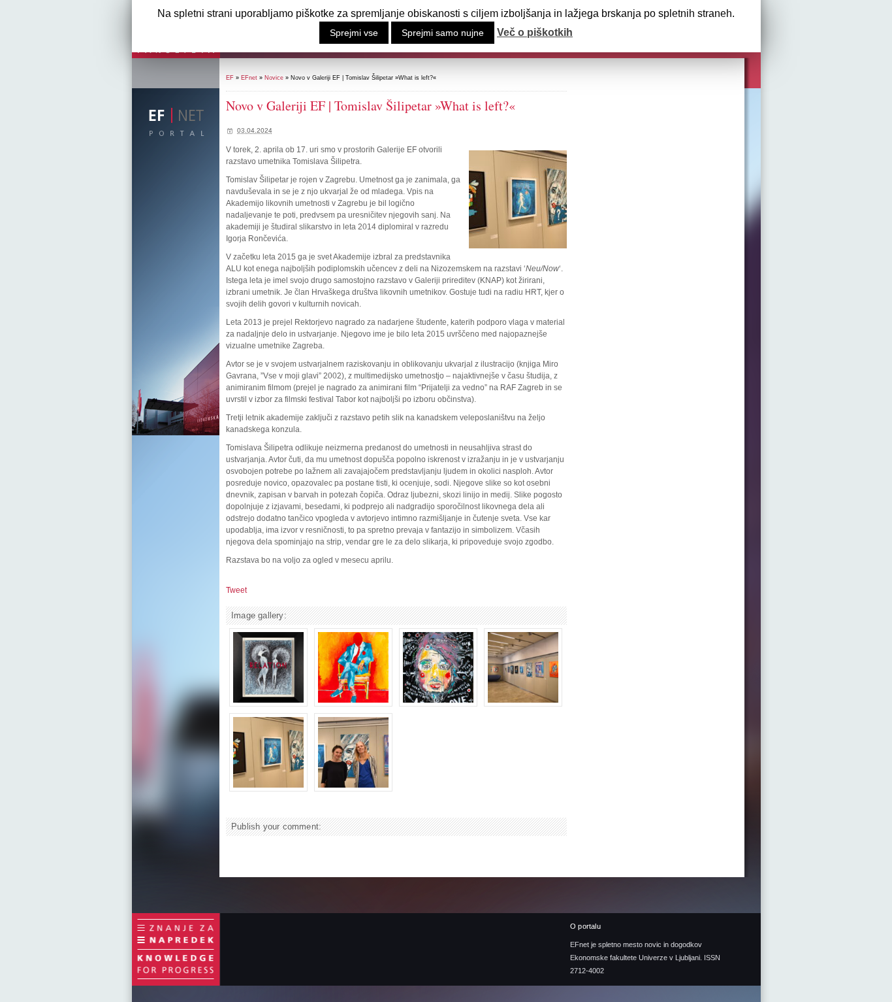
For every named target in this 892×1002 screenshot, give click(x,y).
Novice (273, 78)
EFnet (249, 78)
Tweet (236, 590)
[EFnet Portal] (177, 121)
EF (230, 78)
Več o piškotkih (535, 32)
